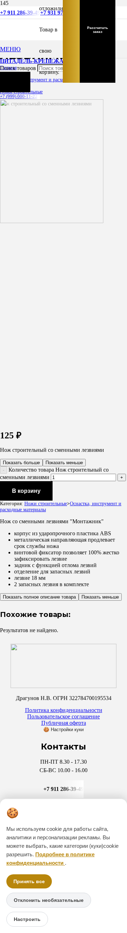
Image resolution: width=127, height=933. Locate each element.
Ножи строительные (45, 503)
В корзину (26, 491)
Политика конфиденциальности (63, 710)
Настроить (27, 919)
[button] (10, 49)
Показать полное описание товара (39, 597)
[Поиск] (15, 82)
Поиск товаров (18, 68)
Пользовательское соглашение (63, 716)
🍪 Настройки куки (63, 729)
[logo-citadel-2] (51, 221)
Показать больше (21, 462)
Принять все (29, 881)
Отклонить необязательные (49, 900)
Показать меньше (64, 462)
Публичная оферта (63, 723)
